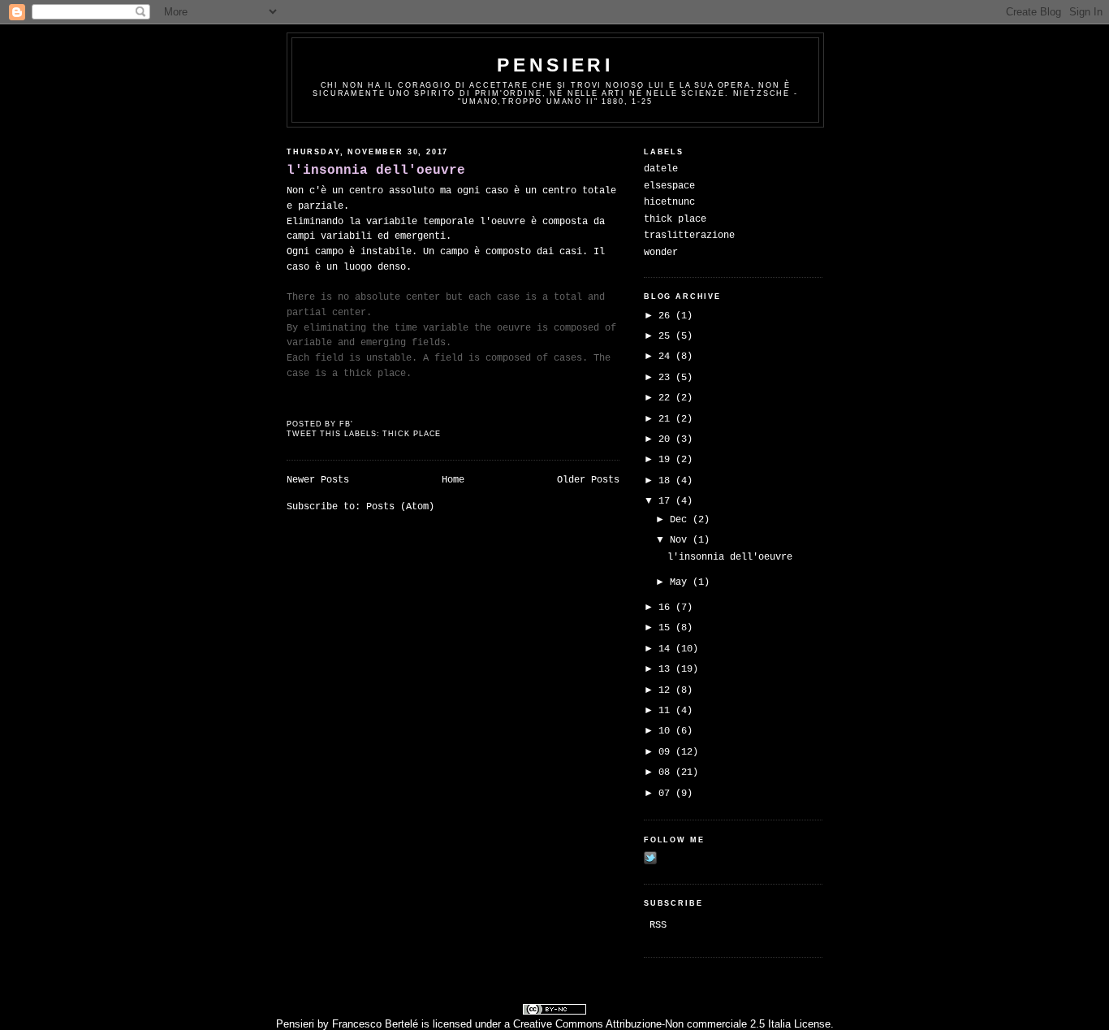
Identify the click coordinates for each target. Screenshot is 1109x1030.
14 (666, 649)
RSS (658, 925)
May (681, 582)
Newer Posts (318, 480)
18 (666, 481)
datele (661, 169)
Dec (681, 520)
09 (666, 752)
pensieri (555, 65)
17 (666, 501)
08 (666, 772)
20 (666, 439)
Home (453, 480)
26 (666, 316)
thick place (411, 434)
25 (666, 336)
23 (666, 377)
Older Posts (588, 480)
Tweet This (315, 434)
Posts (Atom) (400, 507)
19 (666, 459)
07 (666, 793)
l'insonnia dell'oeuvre (376, 170)
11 (666, 710)
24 (666, 356)
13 (666, 669)
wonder (661, 252)
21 (666, 419)
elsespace (669, 186)
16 (666, 607)
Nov (681, 540)
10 (666, 731)
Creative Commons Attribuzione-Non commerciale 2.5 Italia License (672, 1024)
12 (666, 690)
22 (666, 398)
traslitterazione (689, 235)
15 (666, 628)
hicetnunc (669, 202)
